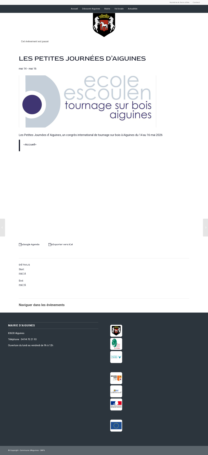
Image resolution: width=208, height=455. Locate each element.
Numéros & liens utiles (179, 2)
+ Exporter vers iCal (62, 244)
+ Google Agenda (30, 244)
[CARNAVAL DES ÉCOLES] (2, 228)
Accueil (30, 144)
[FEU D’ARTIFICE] (205, 228)
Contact (196, 2)
